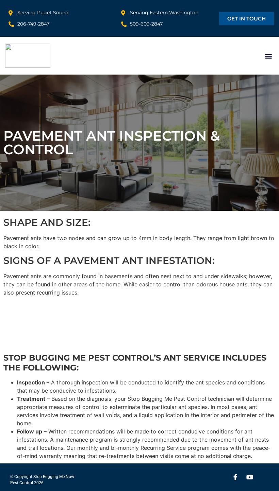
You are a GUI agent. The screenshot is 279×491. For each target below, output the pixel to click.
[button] (268, 55)
